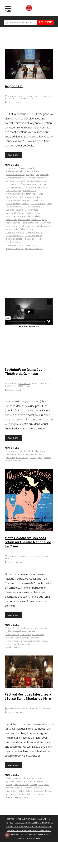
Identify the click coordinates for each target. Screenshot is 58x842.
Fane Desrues (29, 190)
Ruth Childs (45, 223)
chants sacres (42, 778)
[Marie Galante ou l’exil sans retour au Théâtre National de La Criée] (29, 501)
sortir (15, 229)
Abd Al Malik (12, 778)
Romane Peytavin (30, 223)
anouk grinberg (26, 778)
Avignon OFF (42, 174)
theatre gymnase (14, 461)
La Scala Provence (14, 206)
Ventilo (10, 102)
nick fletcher (22, 457)
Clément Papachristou (16, 178)
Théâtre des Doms (14, 235)
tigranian (23, 797)
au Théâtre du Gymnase (23, 372)
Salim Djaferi (12, 226)
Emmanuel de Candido (37, 187)
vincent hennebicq (34, 248)
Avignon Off (14, 86)
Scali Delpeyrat (27, 226)
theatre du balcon (14, 239)
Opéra (45, 641)
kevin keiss (39, 200)
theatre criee (12, 797)
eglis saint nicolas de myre (18, 781)
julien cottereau (13, 200)
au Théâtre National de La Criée (28, 542)
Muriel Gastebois (32, 216)
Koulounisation (13, 203)
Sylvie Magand (27, 229)
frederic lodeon (21, 784)
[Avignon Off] (29, 65)
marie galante (22, 638)
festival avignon (13, 194)
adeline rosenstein (14, 171)
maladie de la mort (15, 454)
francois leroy (40, 628)
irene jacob (38, 194)
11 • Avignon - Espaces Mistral (20, 168)
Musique (23, 556)
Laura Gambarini (33, 206)
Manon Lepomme (14, 216)
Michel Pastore (13, 641)
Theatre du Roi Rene (34, 239)
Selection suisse (43, 226)
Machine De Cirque (15, 213)
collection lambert (37, 178)
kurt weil (10, 638)
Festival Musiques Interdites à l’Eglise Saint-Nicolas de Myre (28, 696)
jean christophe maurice (32, 634)
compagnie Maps (40, 184)
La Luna (25, 203)
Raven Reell (24, 219)
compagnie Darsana (15, 181)
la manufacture (38, 203)
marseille (10, 457)
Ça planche (24, 384)
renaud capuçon (39, 219)
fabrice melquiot (13, 190)
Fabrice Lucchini (40, 781)
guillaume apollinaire (16, 631)
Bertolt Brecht (12, 628)
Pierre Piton (11, 219)
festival (9, 784)
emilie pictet (26, 628)
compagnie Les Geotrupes (18, 184)
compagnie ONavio (15, 187)
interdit (33, 784)
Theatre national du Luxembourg (21, 245)
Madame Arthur (33, 213)
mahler (28, 788)
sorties (9, 229)
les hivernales (31, 210)
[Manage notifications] (7, 834)
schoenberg (11, 794)
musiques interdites (30, 641)
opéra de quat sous (15, 644)
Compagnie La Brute (36, 181)
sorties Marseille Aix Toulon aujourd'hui (28, 819)
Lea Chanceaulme (14, 210)
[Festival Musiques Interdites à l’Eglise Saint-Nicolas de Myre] (29, 672)
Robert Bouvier (13, 223)
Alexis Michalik (32, 171)
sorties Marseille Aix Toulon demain (24, 823)
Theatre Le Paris (13, 242)
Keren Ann (27, 200)
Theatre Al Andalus (15, 232)
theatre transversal (15, 248)
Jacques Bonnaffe (14, 197)
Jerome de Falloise (33, 197)
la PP (49, 203)
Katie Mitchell (24, 451)
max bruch (11, 791)
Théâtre (47, 457)
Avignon (30, 174)
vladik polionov (13, 647)
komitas (9, 788)
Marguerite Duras (33, 454)
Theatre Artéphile (34, 232)
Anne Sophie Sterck (15, 174)
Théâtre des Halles (33, 235)
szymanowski (39, 794)
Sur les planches (28, 96)
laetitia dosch (38, 451)
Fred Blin (26, 194)
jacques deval (12, 634)
